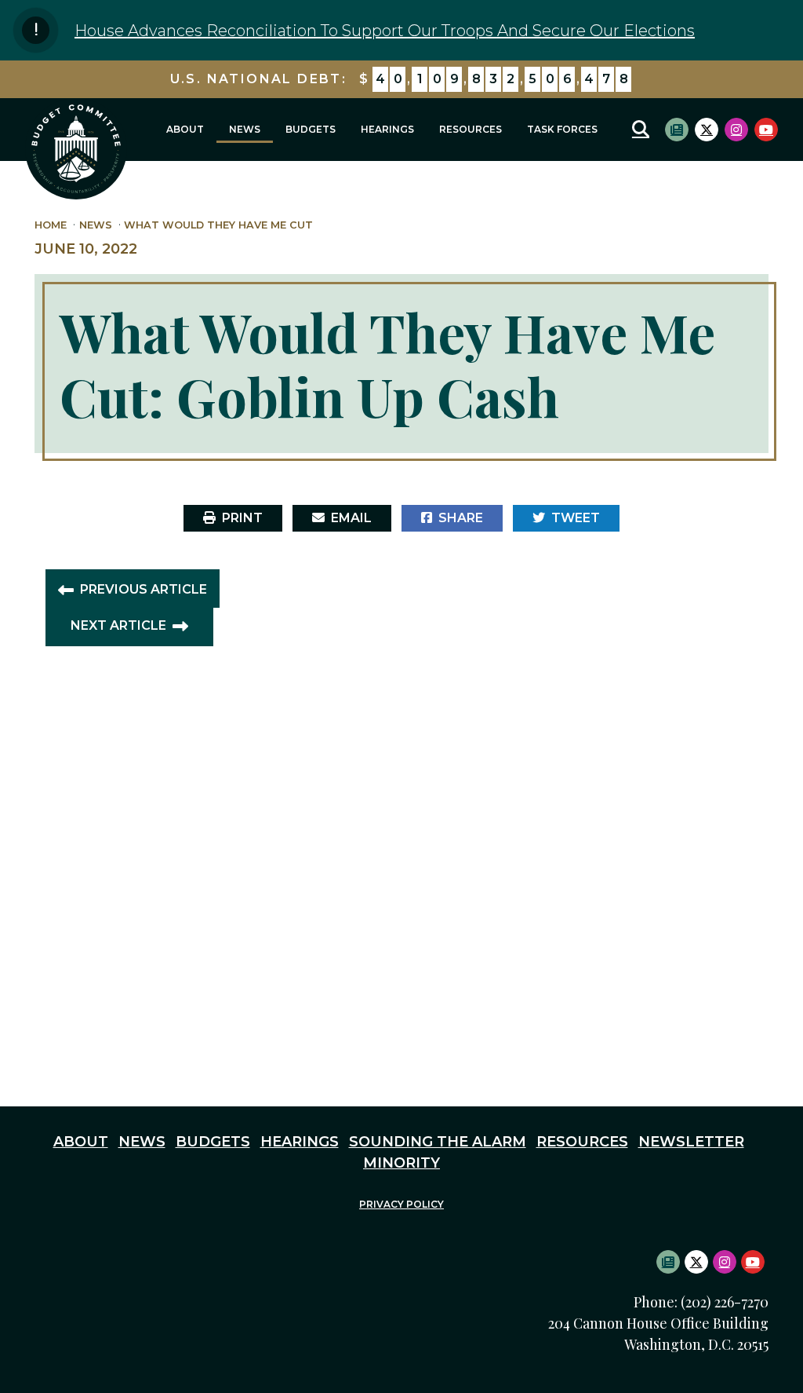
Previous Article (143, 589)
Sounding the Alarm (437, 1141)
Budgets (310, 129)
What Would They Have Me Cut (218, 225)
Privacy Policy (401, 1204)
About (185, 129)
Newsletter (691, 1141)
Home (51, 225)
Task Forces (562, 129)
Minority (401, 1163)
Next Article (118, 626)
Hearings (387, 129)
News (244, 129)
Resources (470, 129)
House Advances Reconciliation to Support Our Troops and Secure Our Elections (384, 30)
